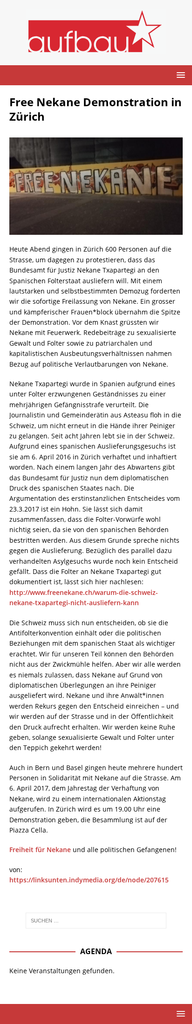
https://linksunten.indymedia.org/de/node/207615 (89, 879)
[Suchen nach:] (96, 920)
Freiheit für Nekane (40, 849)
